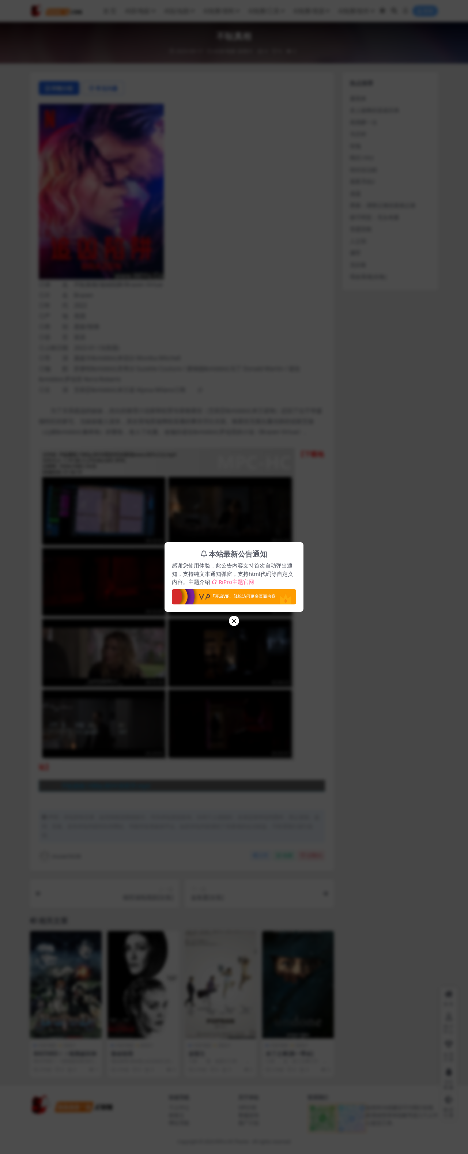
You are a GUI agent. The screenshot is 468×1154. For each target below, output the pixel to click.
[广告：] (234, 594)
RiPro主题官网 (236, 581)
